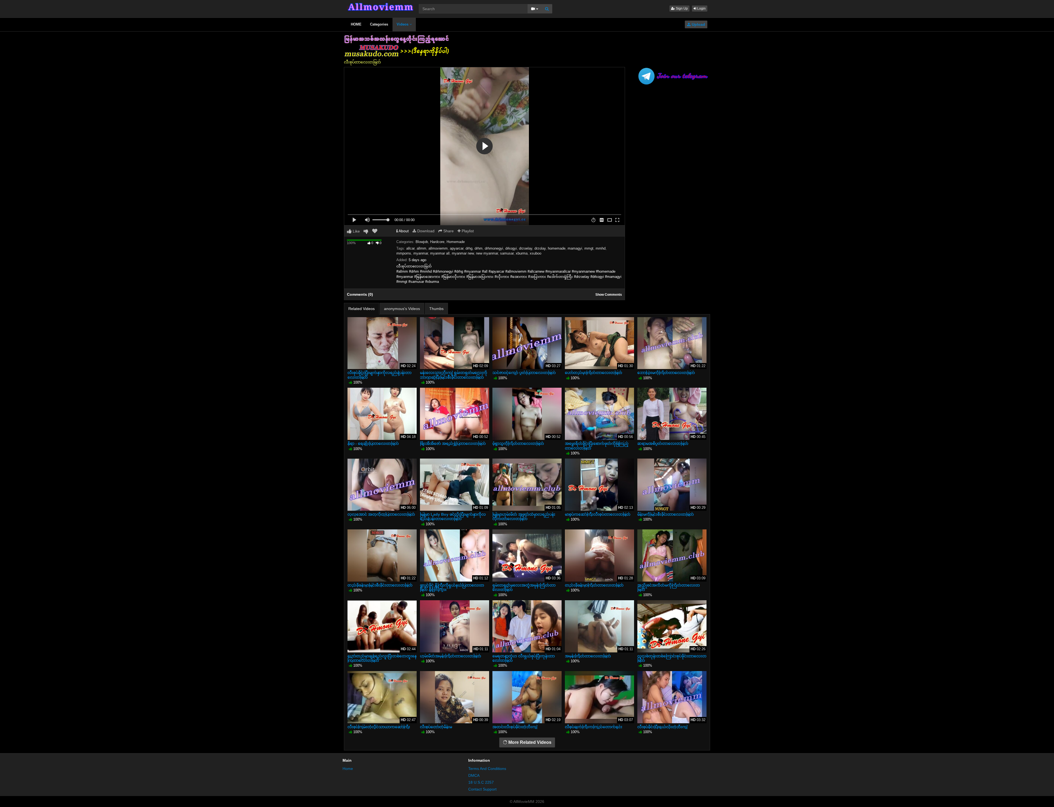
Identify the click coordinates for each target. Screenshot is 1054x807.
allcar (410, 248)
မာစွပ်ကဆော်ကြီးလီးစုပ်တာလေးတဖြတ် (597, 514)
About (403, 231)
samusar (507, 253)
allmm (421, 248)
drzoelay (525, 248)
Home (348, 768)
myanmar (420, 253)
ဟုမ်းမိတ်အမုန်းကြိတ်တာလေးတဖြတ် (450, 656)
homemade (556, 248)
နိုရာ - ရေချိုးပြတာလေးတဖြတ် (373, 443)
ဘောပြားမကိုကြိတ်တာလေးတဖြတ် (666, 372)
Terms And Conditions (487, 768)
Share (448, 231)
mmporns (403, 253)
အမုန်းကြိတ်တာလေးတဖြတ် (588, 656)
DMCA (474, 775)
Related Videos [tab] (361, 308)
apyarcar (456, 248)
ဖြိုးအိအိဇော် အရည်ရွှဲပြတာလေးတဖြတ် (453, 443)
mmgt (588, 248)
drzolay (540, 248)
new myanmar (487, 253)
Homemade (456, 242)
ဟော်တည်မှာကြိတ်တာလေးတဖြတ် (593, 372)
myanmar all (440, 253)
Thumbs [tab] (436, 308)
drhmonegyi (494, 248)
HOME (356, 24)
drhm (479, 248)
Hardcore (437, 242)
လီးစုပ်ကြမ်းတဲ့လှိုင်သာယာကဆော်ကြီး (378, 727)
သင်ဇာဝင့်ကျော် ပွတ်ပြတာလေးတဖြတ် (524, 372)
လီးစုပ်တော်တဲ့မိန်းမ (436, 727)
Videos (403, 24)
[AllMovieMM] (380, 7)
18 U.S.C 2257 (481, 782)
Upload (698, 24)
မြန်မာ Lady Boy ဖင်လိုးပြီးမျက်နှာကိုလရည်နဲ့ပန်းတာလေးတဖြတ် (453, 516)
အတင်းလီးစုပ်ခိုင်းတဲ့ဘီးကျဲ (514, 727)
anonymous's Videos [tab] (402, 308)
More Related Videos (529, 742)
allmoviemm (438, 248)
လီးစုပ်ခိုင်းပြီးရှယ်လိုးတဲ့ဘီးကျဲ (662, 727)
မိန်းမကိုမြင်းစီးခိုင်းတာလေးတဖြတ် (665, 514)
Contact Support (482, 789)
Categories (379, 24)
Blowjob (422, 242)
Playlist (467, 231)
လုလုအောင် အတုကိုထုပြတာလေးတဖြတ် (381, 514)
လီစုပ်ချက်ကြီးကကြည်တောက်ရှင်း (593, 727)
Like (356, 231)
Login (701, 8)
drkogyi (511, 248)
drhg (469, 248)
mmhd (601, 248)
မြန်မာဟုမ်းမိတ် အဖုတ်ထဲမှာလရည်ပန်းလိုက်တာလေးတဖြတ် (523, 516)
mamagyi (575, 248)
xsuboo (535, 253)
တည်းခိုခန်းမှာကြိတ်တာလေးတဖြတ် (594, 585)
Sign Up (681, 8)
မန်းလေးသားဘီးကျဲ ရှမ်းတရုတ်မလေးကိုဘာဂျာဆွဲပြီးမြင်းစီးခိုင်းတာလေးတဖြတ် (453, 374)
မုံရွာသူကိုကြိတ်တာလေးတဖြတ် (518, 443)
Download (425, 231)
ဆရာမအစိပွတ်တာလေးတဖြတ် (662, 443)
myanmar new (463, 253)
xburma (522, 253)
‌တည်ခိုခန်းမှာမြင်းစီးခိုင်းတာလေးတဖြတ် (380, 585)
